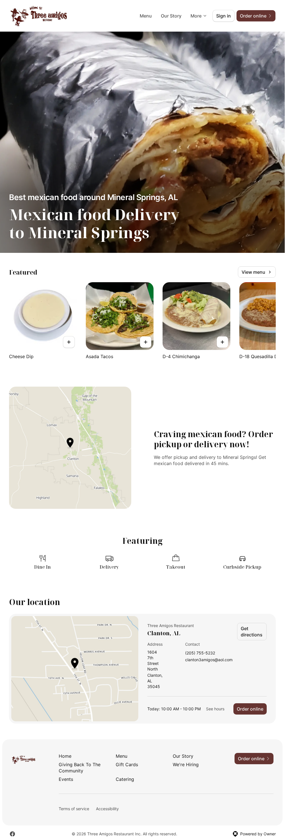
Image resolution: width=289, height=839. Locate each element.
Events (66, 779)
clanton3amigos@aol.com (209, 660)
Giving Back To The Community (79, 768)
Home (65, 756)
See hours (215, 708)
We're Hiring (186, 764)
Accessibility (107, 808)
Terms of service (74, 808)
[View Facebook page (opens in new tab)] (12, 834)
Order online (250, 709)
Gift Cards (127, 764)
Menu (146, 16)
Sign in (223, 16)
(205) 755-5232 (200, 653)
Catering (125, 779)
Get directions (251, 632)
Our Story (171, 16)
